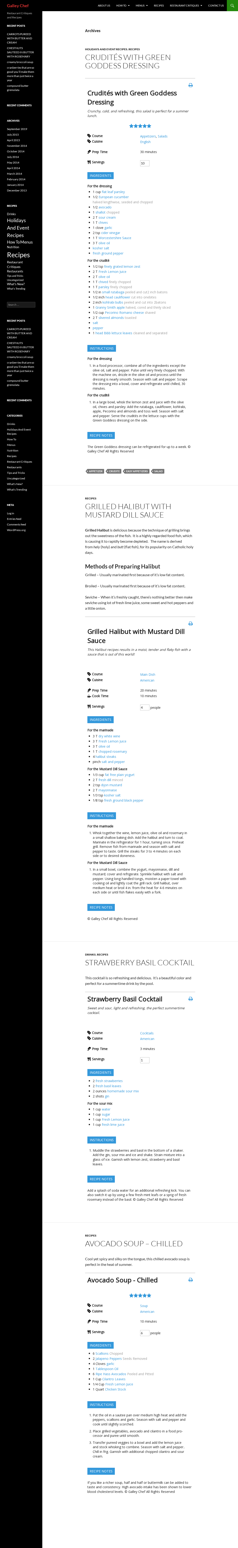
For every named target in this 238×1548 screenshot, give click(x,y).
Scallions (102, 1353)
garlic (108, 227)
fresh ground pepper (108, 253)
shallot (101, 212)
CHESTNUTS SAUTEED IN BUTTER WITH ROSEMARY (20, 52)
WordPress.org (16, 530)
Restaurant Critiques (19, 461)
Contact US (216, 5)
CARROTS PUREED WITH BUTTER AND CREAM (19, 38)
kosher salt (101, 248)
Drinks (90, 954)
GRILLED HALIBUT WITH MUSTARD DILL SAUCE (128, 510)
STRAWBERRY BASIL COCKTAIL (139, 962)
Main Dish (147, 674)
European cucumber (114, 197)
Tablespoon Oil (107, 1369)
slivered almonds (111, 317)
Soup (144, 1306)
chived (103, 282)
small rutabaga (113, 292)
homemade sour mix (123, 1091)
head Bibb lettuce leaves (114, 333)
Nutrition (13, 247)
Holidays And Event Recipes (106, 49)
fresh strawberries (109, 1081)
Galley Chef (18, 5)
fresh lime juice (113, 1124)
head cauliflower (118, 297)
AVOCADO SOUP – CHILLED (134, 1243)
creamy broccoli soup (20, 62)
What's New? (16, 284)
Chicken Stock (115, 1389)
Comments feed (16, 524)
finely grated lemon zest (122, 266)
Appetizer (95, 471)
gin (107, 1096)
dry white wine (109, 736)
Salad (158, 471)
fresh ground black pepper (123, 800)
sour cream (107, 217)
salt (95, 323)
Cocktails (147, 1033)
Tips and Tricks (15, 275)
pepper (98, 328)
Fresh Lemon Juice (112, 271)
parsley (104, 287)
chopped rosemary (113, 751)
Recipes (159, 5)
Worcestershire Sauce (115, 238)
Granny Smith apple (110, 307)
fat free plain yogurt (120, 774)
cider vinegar (110, 233)
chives (103, 222)
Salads (163, 136)
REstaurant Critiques (184, 5)
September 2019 (17, 129)
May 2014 (13, 162)
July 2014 (13, 157)
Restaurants (15, 271)
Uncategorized (15, 279)
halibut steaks (106, 756)
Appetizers (148, 136)
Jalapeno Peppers (109, 1358)
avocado (105, 207)
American (147, 680)
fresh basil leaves (108, 1086)
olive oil (104, 243)
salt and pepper (113, 761)
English (145, 142)
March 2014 (14, 173)
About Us (104, 5)
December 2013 (17, 190)
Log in (10, 513)
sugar (106, 1114)
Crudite (114, 471)
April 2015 (13, 140)
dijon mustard (111, 785)
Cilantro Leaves (114, 1379)
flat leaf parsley (113, 192)
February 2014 (16, 179)
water (106, 1109)
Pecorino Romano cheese (124, 312)
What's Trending (16, 288)
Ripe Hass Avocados (111, 1374)
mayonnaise (108, 790)
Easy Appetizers (137, 471)
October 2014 (15, 151)
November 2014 (17, 145)
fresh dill (105, 780)
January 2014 (15, 185)
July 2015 (13, 134)
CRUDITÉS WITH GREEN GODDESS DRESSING (128, 61)
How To (121, 5)
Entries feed (14, 519)
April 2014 (13, 168)
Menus (140, 5)
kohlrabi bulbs (112, 302)
